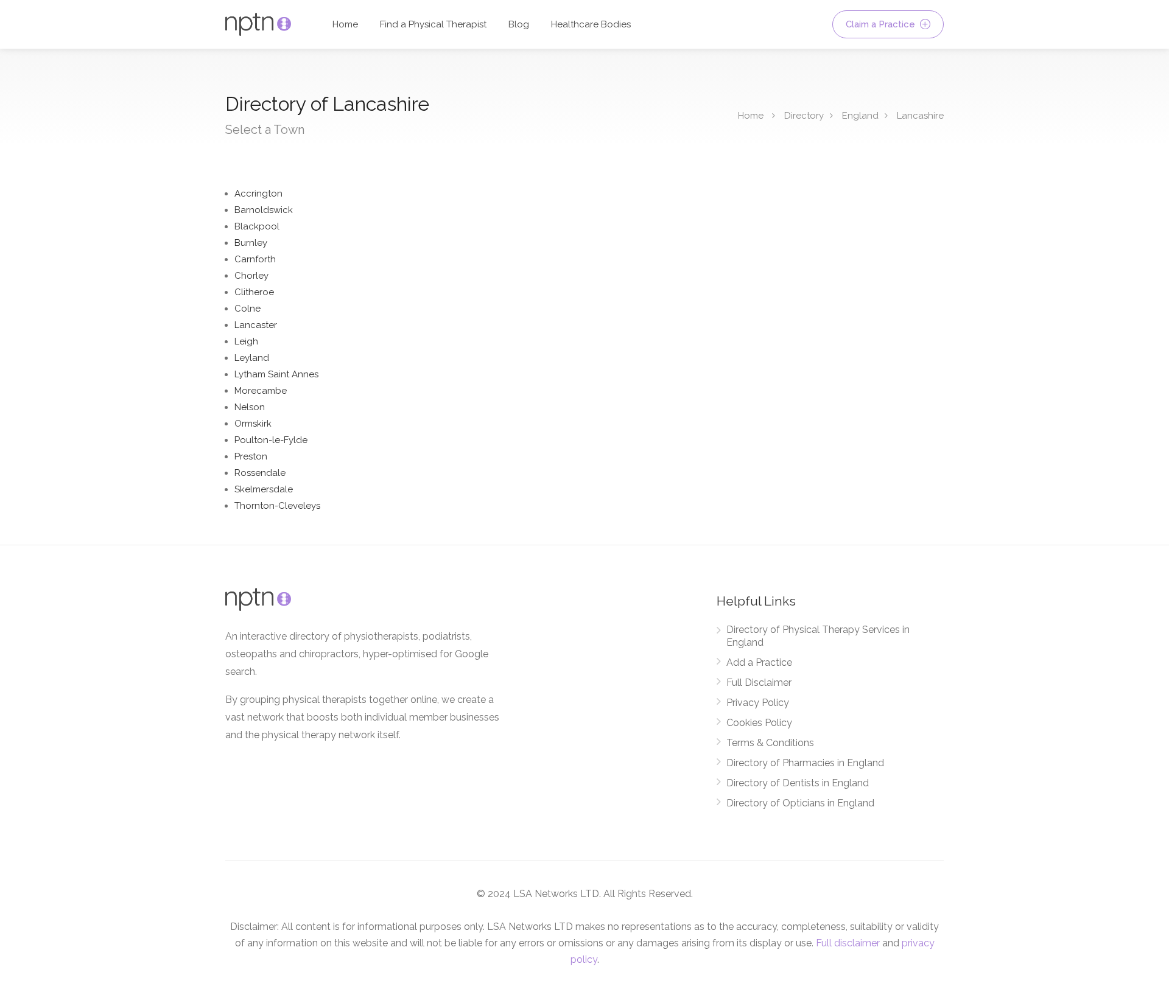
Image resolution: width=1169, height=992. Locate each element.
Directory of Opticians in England (800, 803)
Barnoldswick (263, 209)
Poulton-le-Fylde (270, 440)
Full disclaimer (848, 943)
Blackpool (256, 226)
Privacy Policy (757, 702)
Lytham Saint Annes (276, 374)
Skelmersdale (263, 489)
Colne (247, 308)
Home (345, 24)
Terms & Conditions (770, 743)
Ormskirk (253, 423)
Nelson (249, 407)
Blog (518, 24)
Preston (250, 456)
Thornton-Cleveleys (277, 505)
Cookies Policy (759, 722)
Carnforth (255, 259)
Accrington (258, 193)
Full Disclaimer (759, 682)
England (860, 115)
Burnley (250, 242)
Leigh (246, 341)
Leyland (251, 357)
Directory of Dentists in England (797, 783)
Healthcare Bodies (591, 24)
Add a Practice (759, 662)
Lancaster (255, 325)
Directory (804, 115)
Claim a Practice (882, 24)
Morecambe (260, 390)
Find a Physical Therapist (433, 24)
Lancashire (920, 115)
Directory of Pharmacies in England (805, 763)
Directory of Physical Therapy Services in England (818, 636)
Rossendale (260, 472)
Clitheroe (254, 292)
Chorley (251, 275)
